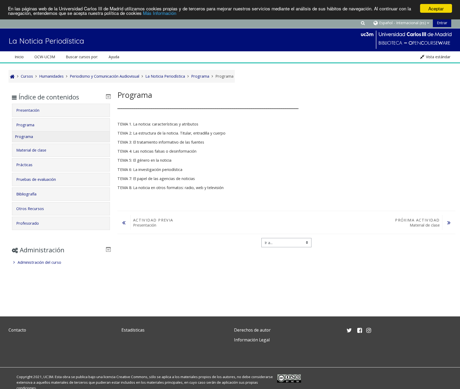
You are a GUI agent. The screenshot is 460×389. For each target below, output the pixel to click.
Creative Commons (131, 376)
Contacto (17, 330)
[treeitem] (61, 262)
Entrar (442, 22)
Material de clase (31, 150)
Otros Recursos (30, 208)
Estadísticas (133, 330)
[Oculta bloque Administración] (108, 249)
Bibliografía (26, 193)
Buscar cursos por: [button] (82, 56)
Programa (25, 124)
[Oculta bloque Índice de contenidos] (108, 96)
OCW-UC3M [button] (44, 56)
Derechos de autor (252, 330)
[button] (363, 23)
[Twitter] (14, 352)
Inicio (19, 56)
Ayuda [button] (114, 56)
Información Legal (252, 340)
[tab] (61, 110)
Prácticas (24, 164)
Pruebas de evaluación (36, 179)
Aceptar (436, 8)
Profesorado (27, 223)
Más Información (159, 13)
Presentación (27, 110)
